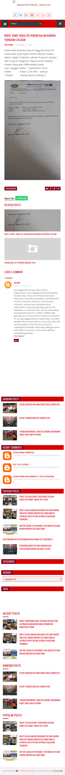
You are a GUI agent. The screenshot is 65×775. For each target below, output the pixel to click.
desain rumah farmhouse (23, 452)
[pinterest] (32, 15)
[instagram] (49, 15)
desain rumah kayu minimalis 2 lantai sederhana (33, 476)
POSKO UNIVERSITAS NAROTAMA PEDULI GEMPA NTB (39, 404)
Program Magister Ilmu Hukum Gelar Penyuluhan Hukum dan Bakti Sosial (35, 547)
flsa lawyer (19, 335)
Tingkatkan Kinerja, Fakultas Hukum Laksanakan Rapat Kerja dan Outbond (39, 433)
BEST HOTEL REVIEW (21, 464)
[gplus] (26, 15)
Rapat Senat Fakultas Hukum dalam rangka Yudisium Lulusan (30, 234)
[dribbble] (38, 15)
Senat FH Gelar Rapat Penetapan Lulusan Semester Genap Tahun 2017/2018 (36, 498)
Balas (16, 340)
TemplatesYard (28, 771)
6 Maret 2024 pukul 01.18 (22, 285)
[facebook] (15, 15)
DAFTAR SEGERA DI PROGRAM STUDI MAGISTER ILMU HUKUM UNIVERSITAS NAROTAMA (39, 527)
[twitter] (21, 15)
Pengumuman (11, 188)
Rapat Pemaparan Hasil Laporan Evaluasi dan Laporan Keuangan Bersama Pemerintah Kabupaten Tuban (38, 624)
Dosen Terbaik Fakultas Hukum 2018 (34, 418)
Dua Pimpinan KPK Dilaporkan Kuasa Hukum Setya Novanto (28, 539)
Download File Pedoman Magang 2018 (19, 262)
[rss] (43, 15)
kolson (17, 282)
